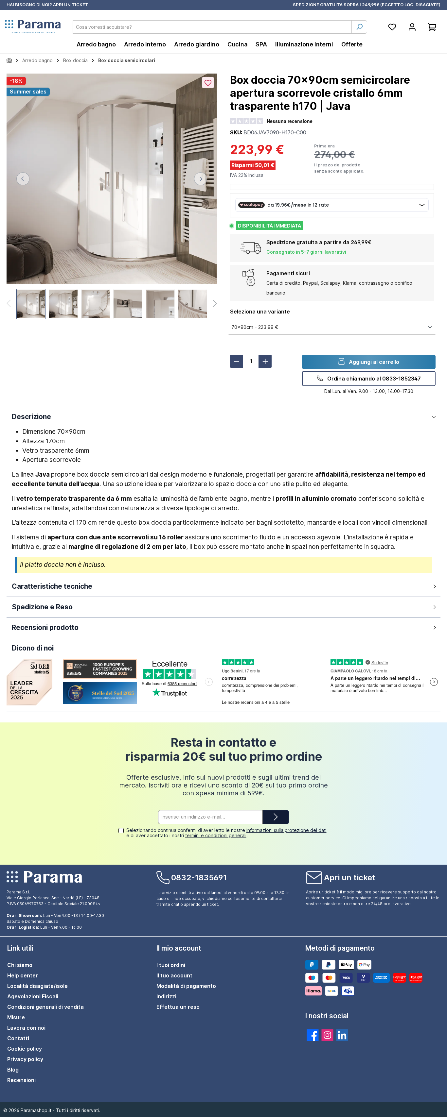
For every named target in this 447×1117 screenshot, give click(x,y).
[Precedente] (22, 178)
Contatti (18, 1038)
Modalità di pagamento (186, 986)
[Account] (412, 27)
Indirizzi (166, 996)
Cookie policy (24, 1048)
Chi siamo (19, 965)
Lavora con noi (26, 1027)
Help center (22, 975)
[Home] (9, 60)
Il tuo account (174, 975)
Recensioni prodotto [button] (45, 627)
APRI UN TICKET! (71, 4)
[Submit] (276, 817)
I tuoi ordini (170, 965)
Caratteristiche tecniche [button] (52, 586)
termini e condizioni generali (215, 835)
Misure (16, 1017)
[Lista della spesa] (392, 27)
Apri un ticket (349, 877)
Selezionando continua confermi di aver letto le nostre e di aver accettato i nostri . (226, 832)
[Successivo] (200, 178)
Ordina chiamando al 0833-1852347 (373, 378)
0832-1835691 (199, 877)
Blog (13, 1069)
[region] (112, 197)
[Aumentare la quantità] (265, 361)
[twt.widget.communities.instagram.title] (327, 1035)
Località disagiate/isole (37, 986)
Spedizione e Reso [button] (42, 607)
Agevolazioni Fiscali (32, 996)
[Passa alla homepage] (32, 27)
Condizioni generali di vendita (45, 1007)
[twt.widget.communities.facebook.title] (312, 1035)
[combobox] (212, 27)
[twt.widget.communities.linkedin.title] (342, 1035)
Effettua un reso (178, 1007)
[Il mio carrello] (432, 27)
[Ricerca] (359, 27)
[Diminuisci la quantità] (236, 361)
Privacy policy (25, 1059)
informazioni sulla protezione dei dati (286, 830)
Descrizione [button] (31, 417)
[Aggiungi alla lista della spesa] (208, 82)
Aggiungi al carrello (373, 362)
